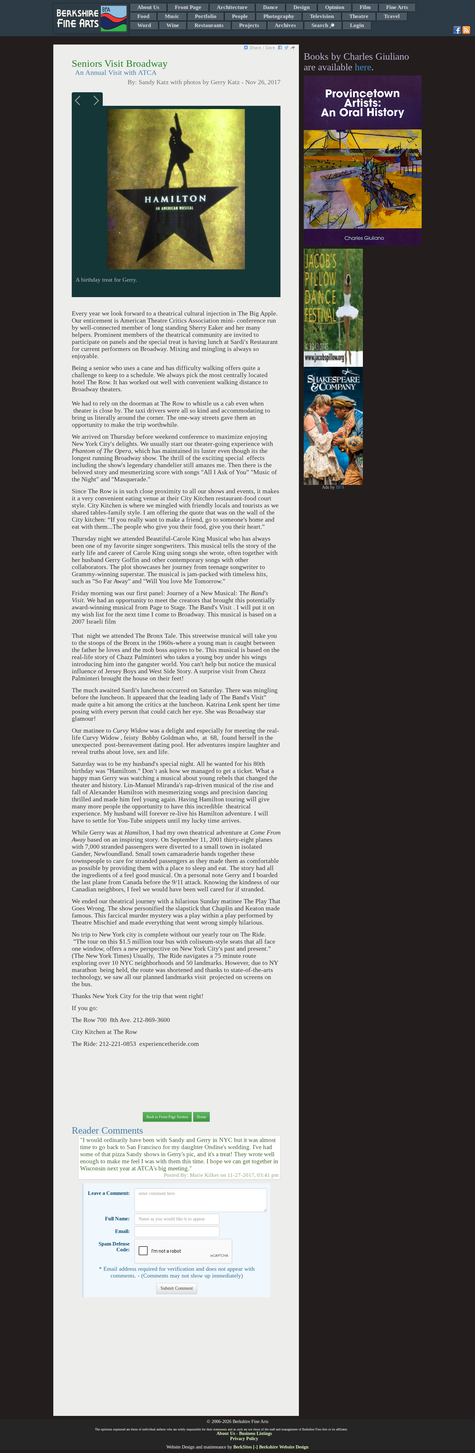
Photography (278, 16)
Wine (172, 25)
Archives (285, 25)
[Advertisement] (176, 1360)
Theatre (358, 16)
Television (322, 16)
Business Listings (255, 1433)
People (240, 16)
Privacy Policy (244, 1438)
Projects (249, 25)
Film (365, 7)
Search (320, 25)
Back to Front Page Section (167, 1117)
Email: (122, 1231)
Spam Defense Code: (114, 1246)
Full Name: (117, 1218)
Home (201, 1117)
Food (143, 16)
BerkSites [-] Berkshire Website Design (271, 1447)
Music (172, 16)
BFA (340, 487)
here (363, 67)
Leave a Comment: (109, 1193)
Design (301, 7)
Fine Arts (397, 7)
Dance (270, 7)
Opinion (334, 7)
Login (357, 25)
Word (144, 25)
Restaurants (209, 25)
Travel (392, 16)
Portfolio (205, 16)
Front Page (188, 7)
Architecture (232, 7)
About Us (148, 7)
